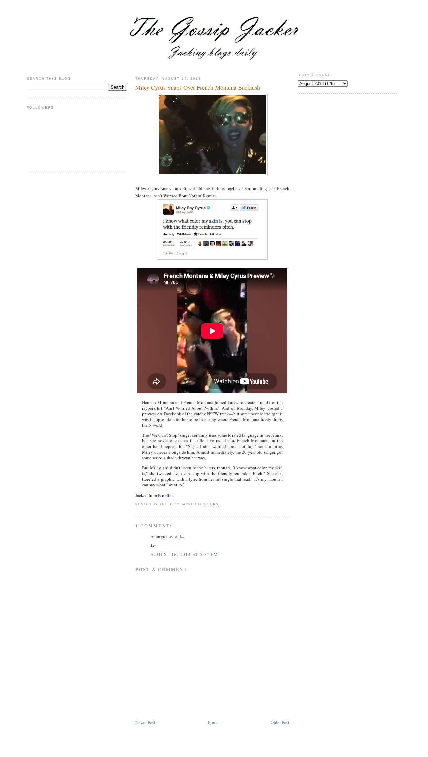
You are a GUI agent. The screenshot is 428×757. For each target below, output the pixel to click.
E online (166, 495)
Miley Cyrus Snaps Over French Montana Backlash (197, 87)
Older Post (280, 722)
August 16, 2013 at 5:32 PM (184, 554)
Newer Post (145, 722)
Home (213, 722)
